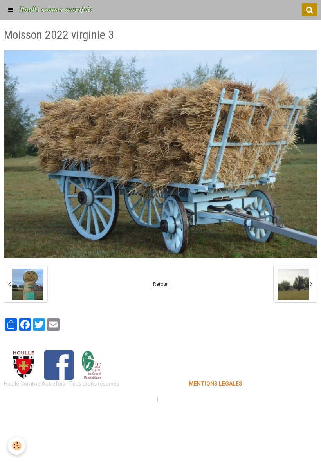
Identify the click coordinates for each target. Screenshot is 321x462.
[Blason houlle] (23, 364)
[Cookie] (16, 446)
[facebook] (59, 364)
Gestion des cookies (184, 399)
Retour (160, 284)
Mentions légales (133, 399)
